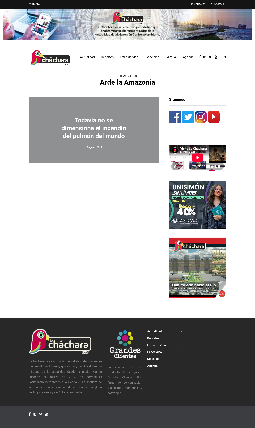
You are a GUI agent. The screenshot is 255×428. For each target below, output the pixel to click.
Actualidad (87, 57)
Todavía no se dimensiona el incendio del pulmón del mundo (93, 128)
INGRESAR (219, 4)
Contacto (34, 4)
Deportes (107, 57)
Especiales (151, 57)
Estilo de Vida (129, 57)
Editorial (171, 57)
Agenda (188, 57)
